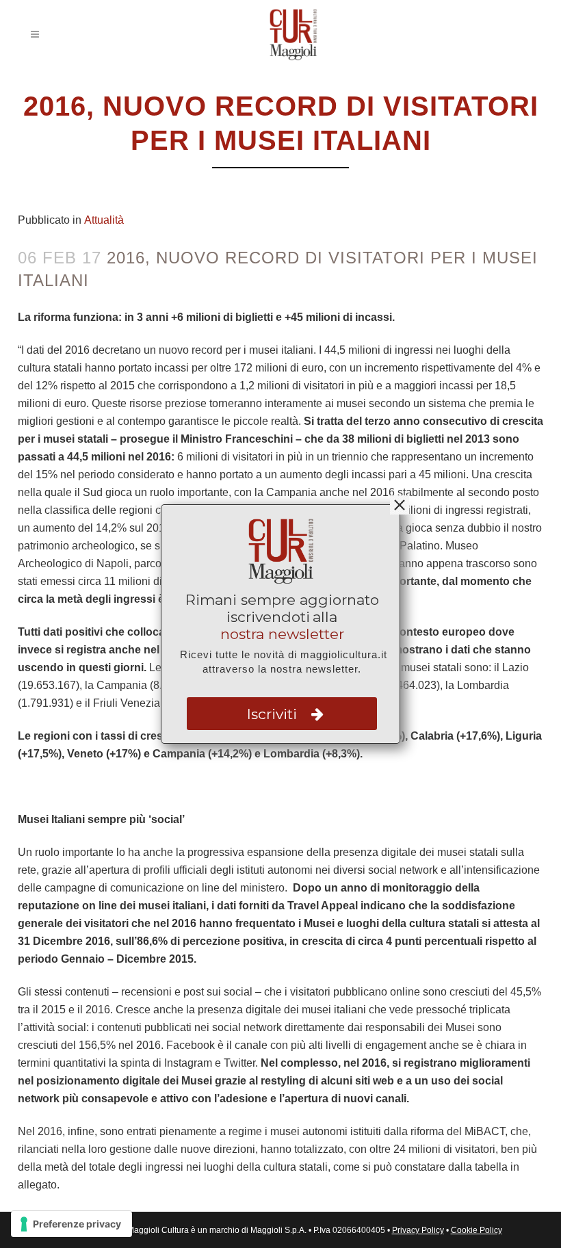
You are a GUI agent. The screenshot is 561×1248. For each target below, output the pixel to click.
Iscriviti (274, 714)
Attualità (104, 220)
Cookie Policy (476, 1230)
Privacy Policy (418, 1230)
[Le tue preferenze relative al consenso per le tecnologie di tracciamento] (71, 1224)
